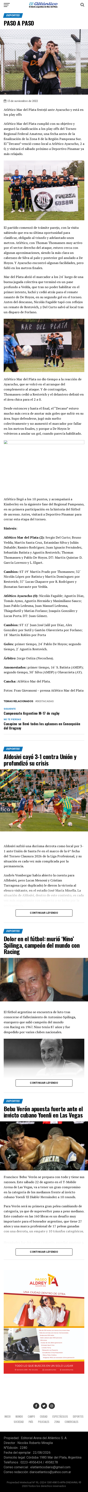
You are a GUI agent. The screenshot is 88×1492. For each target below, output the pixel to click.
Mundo (19, 1416)
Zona (57, 1422)
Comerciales (71, 1422)
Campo (31, 1416)
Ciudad (43, 1416)
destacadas (45, 701)
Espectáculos (60, 1416)
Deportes (78, 1416)
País (31, 1422)
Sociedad (19, 1422)
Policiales (43, 1422)
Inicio (8, 1416)
